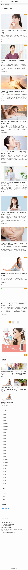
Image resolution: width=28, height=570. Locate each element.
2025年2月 (5, 453)
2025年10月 (5, 429)
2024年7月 (5, 474)
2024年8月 (5, 471)
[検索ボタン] (26, 1)
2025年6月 (5, 441)
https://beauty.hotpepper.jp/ (9, 532)
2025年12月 (5, 423)
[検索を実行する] (25, 355)
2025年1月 (5, 456)
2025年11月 (5, 426)
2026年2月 (5, 417)
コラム (4, 493)
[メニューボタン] (1, 1)
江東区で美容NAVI (5, 508)
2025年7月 (5, 438)
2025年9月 (5, 432)
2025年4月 (5, 447)
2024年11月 (5, 462)
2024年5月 (5, 480)
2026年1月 (5, 420)
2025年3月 (5, 450)
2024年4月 (5, 483)
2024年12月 (5, 459)
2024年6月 (5, 477)
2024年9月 (5, 468)
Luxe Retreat (14, 1)
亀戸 (4, 496)
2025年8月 (5, 435)
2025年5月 (5, 444)
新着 (4, 499)
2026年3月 (5, 414)
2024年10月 (5, 465)
